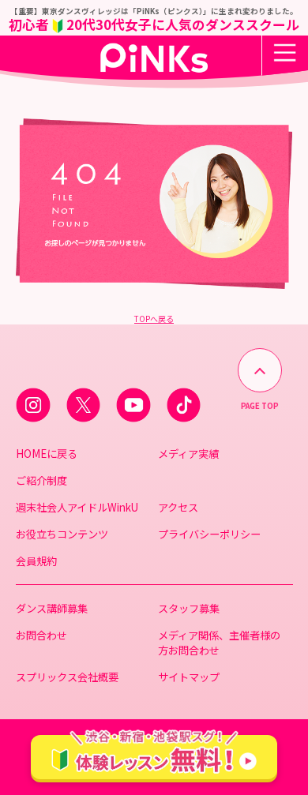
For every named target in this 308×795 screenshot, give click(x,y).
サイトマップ (189, 676)
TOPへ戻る (154, 318)
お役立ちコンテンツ (62, 534)
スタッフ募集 (189, 608)
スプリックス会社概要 (67, 676)
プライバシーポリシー (209, 534)
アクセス (178, 507)
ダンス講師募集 (52, 608)
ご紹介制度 (41, 480)
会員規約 (36, 560)
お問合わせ (41, 635)
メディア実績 (188, 453)
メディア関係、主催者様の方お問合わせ (219, 643)
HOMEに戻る (46, 453)
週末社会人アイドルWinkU (77, 507)
